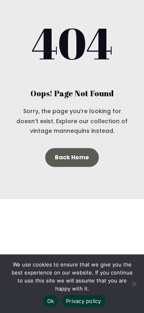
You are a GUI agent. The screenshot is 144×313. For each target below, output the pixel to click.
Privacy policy (83, 301)
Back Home (72, 157)
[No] (134, 284)
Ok (50, 301)
